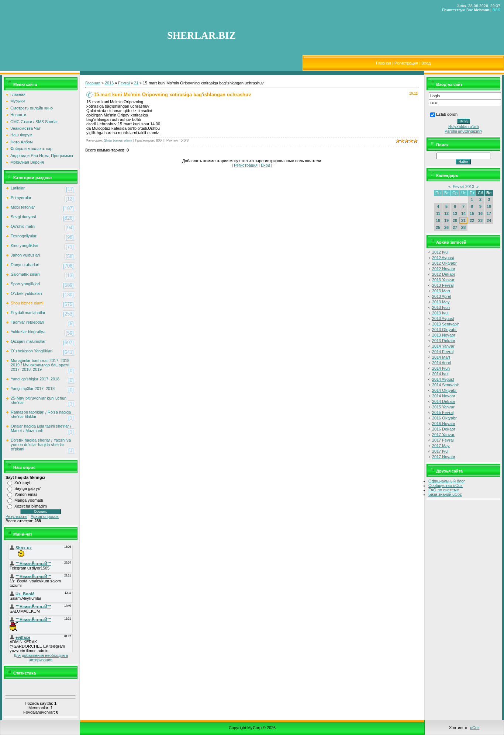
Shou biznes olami (27, 303)
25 (438, 227)
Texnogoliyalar (24, 236)
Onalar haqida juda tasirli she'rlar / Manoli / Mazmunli (41, 428)
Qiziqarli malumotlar (28, 341)
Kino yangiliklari (24, 245)
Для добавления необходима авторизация (41, 657)
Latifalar (18, 188)
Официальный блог (446, 481)
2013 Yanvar (443, 280)
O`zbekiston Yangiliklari (31, 351)
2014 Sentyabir (445, 385)
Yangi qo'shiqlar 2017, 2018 (35, 379)
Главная (383, 63)
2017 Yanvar (443, 434)
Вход (426, 63)
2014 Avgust (443, 379)
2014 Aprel (441, 362)
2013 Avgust (443, 318)
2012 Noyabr (443, 269)
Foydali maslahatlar (28, 312)
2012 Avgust (443, 257)
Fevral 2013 (463, 186)
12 (446, 213)
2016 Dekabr (443, 429)
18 (438, 220)
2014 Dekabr (443, 401)
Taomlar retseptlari (27, 322)
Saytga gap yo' (27, 488)
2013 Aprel (441, 296)
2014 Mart (441, 357)
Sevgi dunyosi (23, 217)
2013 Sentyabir (445, 324)
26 (446, 227)
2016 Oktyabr (444, 418)
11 (438, 213)
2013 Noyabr (443, 335)
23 (480, 220)
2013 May (441, 302)
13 (455, 213)
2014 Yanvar (443, 346)
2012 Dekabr (443, 274)
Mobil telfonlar (23, 207)
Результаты (16, 516)
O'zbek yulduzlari (26, 293)
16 (480, 213)
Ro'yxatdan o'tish (463, 126)
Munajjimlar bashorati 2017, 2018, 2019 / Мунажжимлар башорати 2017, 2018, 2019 (40, 365)
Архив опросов (45, 516)
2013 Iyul (440, 313)
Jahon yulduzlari (25, 255)
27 (455, 227)
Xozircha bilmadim (30, 506)
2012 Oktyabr (444, 263)
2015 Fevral (442, 412)
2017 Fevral (442, 440)
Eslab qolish (447, 114)
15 (472, 213)
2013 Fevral (442, 285)
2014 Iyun (441, 368)
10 (489, 206)
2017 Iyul (440, 451)
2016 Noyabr (443, 423)
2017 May (441, 445)
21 (136, 83)
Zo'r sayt (22, 482)
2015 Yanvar (443, 407)
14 (463, 213)
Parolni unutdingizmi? (463, 131)
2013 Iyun (441, 307)
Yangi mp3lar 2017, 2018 (33, 388)
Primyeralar (21, 197)
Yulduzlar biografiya (28, 332)
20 (455, 220)
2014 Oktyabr (444, 390)
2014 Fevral (442, 351)
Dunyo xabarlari (25, 264)
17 (489, 213)
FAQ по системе (443, 490)
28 (463, 227)
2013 (109, 83)
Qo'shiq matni (23, 226)
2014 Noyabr (443, 396)
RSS (496, 10)
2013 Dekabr (443, 340)
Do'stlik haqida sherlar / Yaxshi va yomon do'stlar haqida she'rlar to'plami (41, 444)
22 (472, 220)
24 (489, 220)
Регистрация (406, 63)
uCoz (475, 727)
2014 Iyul (440, 374)
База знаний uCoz (445, 494)
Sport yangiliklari (25, 284)
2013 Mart (441, 291)
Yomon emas (26, 494)
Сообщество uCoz (445, 485)
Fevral (124, 83)
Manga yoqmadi (28, 500)
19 (446, 220)
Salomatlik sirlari (25, 274)
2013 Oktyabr (444, 329)
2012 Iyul (440, 252)
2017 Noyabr (443, 456)
